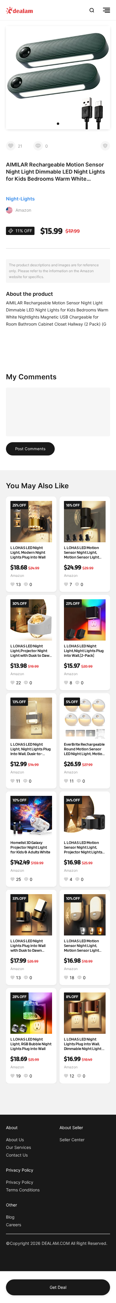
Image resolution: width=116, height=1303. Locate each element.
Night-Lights (20, 199)
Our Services (18, 1147)
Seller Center (71, 1139)
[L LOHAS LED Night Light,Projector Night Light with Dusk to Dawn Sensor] (31, 620)
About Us (15, 1139)
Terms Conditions (23, 1189)
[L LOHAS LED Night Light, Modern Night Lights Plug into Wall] (31, 521)
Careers (13, 1224)
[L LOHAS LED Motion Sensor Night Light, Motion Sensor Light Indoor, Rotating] (85, 521)
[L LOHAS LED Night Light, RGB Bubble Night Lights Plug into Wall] (31, 1013)
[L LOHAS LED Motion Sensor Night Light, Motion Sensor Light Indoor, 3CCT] (85, 914)
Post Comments (30, 448)
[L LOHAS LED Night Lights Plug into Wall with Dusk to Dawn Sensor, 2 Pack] (31, 914)
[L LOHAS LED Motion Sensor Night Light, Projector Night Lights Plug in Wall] (85, 816)
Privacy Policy (19, 1182)
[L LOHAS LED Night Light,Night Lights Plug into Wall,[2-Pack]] (85, 620)
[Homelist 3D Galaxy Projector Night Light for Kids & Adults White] (31, 816)
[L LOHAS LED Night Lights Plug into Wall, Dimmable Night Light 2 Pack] (85, 1013)
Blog (10, 1216)
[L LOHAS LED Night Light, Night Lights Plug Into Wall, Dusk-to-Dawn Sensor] (31, 718)
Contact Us (17, 1154)
